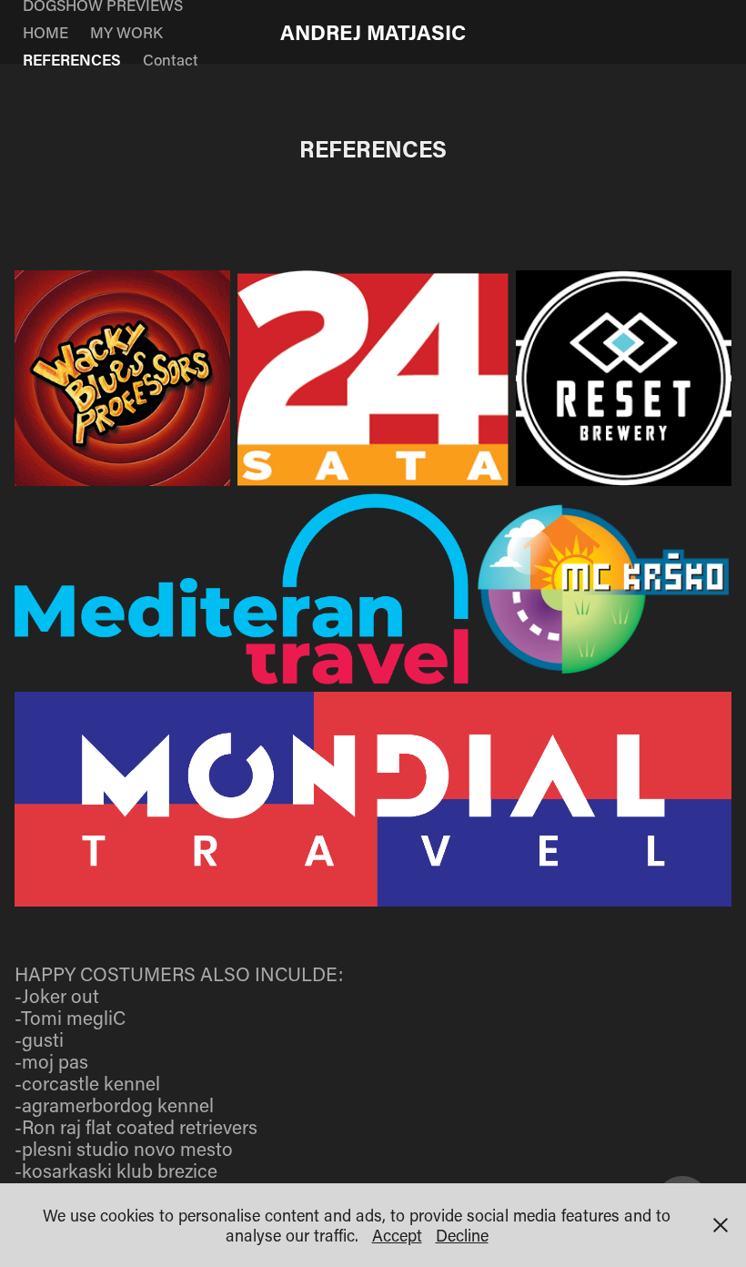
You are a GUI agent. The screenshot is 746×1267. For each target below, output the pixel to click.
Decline (462, 1235)
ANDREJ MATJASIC (373, 32)
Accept (397, 1235)
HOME (45, 32)
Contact (170, 59)
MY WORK (126, 32)
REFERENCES (72, 59)
